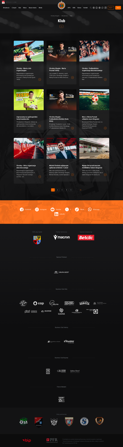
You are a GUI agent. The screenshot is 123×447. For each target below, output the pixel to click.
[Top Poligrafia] (76, 311)
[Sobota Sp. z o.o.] (84, 303)
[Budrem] (46, 311)
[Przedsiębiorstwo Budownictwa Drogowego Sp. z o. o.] (30, 311)
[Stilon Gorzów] (84, 421)
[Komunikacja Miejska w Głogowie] (48, 371)
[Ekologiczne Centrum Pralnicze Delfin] (53, 303)
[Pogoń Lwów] (69, 421)
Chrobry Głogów (55, 15)
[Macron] (61, 237)
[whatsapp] (103, 7)
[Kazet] (69, 303)
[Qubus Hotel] (75, 371)
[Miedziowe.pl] (61, 399)
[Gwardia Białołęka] (54, 421)
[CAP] (38, 303)
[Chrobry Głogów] (61, 5)
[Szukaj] (91, 7)
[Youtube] (97, 7)
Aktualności (64, 15)
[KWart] (23, 303)
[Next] (80, 190)
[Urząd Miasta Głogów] (37, 240)
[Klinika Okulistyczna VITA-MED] (99, 303)
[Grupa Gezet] (61, 272)
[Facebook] (94, 7)
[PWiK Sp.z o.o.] (92, 311)
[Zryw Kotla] (99, 421)
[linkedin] (106, 7)
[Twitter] (100, 7)
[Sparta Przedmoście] (23, 421)
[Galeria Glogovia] (61, 311)
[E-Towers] (69, 342)
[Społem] (61, 371)
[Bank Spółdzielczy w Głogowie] (53, 342)
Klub (71, 15)
